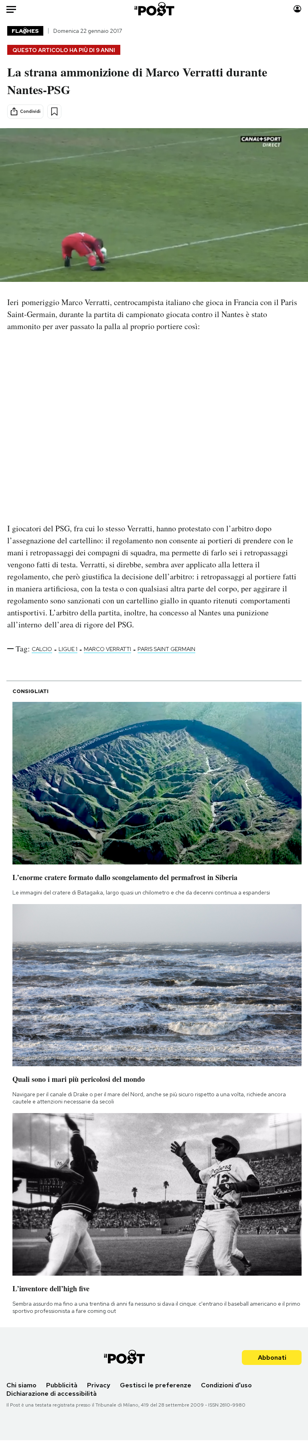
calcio (42, 649)
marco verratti (107, 649)
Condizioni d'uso (226, 1385)
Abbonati (272, 1357)
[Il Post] (153, 9)
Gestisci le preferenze (155, 1385)
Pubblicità (61, 1385)
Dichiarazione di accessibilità (51, 1393)
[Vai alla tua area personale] (297, 9)
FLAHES (25, 30)
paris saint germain (166, 649)
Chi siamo (21, 1385)
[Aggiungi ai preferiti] (54, 111)
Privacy (98, 1385)
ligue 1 (68, 649)
